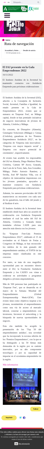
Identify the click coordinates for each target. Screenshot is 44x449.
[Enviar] (38, 2)
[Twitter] (20, 417)
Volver (35, 409)
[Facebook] (24, 417)
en (5, 2)
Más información (24, 444)
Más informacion (10, 364)
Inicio (8, 40)
